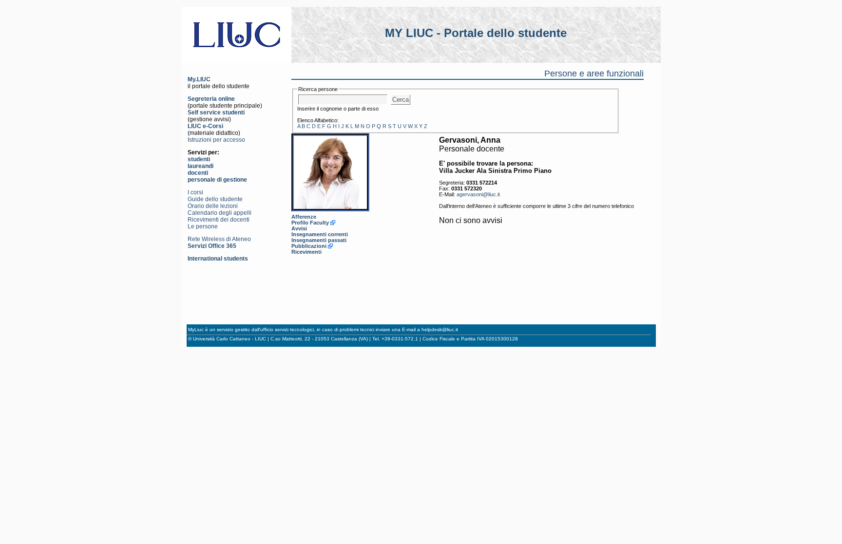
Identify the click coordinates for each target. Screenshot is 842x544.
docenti (198, 172)
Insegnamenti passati (318, 240)
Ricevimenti (306, 252)
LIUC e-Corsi (205, 126)
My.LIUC (199, 79)
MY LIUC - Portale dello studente (476, 32)
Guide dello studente (215, 199)
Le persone (203, 226)
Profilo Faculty (310, 222)
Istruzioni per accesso (216, 139)
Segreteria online (211, 98)
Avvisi (299, 228)
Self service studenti (216, 112)
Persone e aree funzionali (594, 73)
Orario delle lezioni (213, 206)
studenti (199, 159)
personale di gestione (217, 179)
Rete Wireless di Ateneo (219, 239)
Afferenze (303, 217)
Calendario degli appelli (219, 212)
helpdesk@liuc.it (439, 329)
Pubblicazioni (308, 246)
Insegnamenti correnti (319, 234)
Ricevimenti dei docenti (218, 219)
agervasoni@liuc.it (478, 194)
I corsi (195, 192)
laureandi (200, 166)
